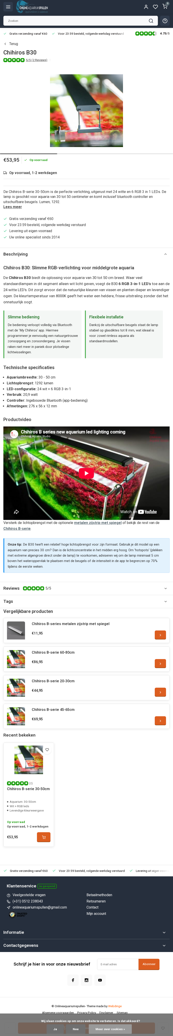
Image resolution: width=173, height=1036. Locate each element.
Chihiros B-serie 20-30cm (53, 681)
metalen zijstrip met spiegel (98, 523)
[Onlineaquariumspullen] (32, 7)
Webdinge (115, 1006)
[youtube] (100, 980)
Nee (76, 1029)
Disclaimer (106, 1012)
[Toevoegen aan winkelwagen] (43, 837)
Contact (92, 907)
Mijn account (96, 913)
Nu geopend (47, 886)
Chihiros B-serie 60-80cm (53, 652)
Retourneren (96, 901)
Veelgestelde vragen (29, 895)
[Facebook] (73, 980)
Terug (13, 44)
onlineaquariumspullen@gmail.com (40, 907)
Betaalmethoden (99, 895)
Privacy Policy (86, 1012)
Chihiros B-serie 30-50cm (28, 789)
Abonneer (149, 964)
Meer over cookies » (110, 1029)
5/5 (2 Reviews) (36, 60)
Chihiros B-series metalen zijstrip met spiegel (70, 624)
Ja (55, 1029)
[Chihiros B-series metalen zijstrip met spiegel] (16, 630)
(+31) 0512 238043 (28, 901)
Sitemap (122, 1012)
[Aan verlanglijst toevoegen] (47, 749)
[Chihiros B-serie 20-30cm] (16, 688)
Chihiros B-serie (17, 528)
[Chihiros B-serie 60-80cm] (16, 659)
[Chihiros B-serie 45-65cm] (16, 716)
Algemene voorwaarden (58, 1012)
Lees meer (12, 207)
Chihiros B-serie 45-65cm (53, 709)
